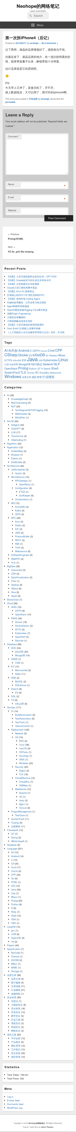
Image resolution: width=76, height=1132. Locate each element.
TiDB (17, 662)
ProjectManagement (21, 811)
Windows (12, 376)
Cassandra (16, 570)
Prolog (23, 368)
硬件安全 (15, 1015)
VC (37, 372)
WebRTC (15, 558)
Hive (13, 592)
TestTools (20, 722)
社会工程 (15, 1019)
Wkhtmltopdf (17, 841)
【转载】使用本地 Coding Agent (23, 298)
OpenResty (25, 484)
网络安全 (15, 1030)
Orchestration (22, 499)
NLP (57, 364)
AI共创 (13, 350)
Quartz (18, 473)
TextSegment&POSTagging (29, 410)
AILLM (10, 421)
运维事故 (15, 826)
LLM (6, 364)
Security (19, 766)
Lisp (13, 893)
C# (12, 863)
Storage (15, 971)
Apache (23, 792)
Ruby (13, 911)
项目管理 (15, 1056)
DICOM (15, 960)
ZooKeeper (24, 495)
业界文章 (26, 377)
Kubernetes (50, 360)
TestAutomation (23, 718)
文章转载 (15, 986)
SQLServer (20, 685)
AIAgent (15, 425)
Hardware (12, 844)
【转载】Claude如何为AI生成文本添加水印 (29, 280)
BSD (21, 741)
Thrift (17, 547)
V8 (12, 941)
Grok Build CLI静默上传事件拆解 (23, 328)
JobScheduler (18, 469)
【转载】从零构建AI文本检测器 (23, 284)
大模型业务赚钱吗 (16, 317)
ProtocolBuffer (22, 536)
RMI (17, 543)
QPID (18, 514)
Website (12, 210)
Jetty (21, 800)
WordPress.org (14, 1107)
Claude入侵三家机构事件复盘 (22, 287)
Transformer (17, 436)
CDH (13, 573)
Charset (43, 351)
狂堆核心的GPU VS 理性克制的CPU (25, 295)
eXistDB (39, 354)
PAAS (14, 618)
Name (11, 184)
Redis (18, 673)
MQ (13, 503)
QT (39, 368)
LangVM (11, 926)
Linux (63, 359)
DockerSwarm (22, 625)
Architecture (13, 465)
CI (12, 711)
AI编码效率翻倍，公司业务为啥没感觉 (26, 302)
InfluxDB (17, 360)
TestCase (20, 815)
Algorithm (12, 443)
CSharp (10, 354)
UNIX (22, 759)
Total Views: (13, 1074)
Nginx (22, 804)
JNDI (17, 532)
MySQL (19, 681)
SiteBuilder (16, 462)
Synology (24, 755)
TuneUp (15, 822)
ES (16, 692)
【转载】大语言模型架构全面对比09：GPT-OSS (32, 276)
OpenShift (20, 636)
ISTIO (18, 629)
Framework (12, 830)
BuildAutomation (23, 714)
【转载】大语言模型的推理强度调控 (25, 324)
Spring (14, 837)
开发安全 (15, 1012)
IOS (24, 360)
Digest (22, 770)
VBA (13, 919)
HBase (61, 355)
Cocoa (14, 871)
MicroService (18, 477)
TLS (23, 372)
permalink (10, 102)
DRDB (14, 659)
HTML (14, 882)
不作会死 (33, 98)
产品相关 (15, 1042)
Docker (23, 355)
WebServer (20, 789)
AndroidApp (17, 451)
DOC (13, 648)
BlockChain (13, 599)
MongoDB (24, 364)
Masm (14, 897)
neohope (34, 43)
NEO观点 (36, 364)
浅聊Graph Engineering (19, 313)
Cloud (10, 603)
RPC (13, 518)
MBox (14, 963)
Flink (13, 581)
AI (6, 350)
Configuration (21, 488)
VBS (13, 923)
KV (12, 666)
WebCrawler (21, 413)
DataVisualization (20, 577)
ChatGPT (16, 428)
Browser (15, 454)
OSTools (23, 752)
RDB (13, 677)
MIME (14, 967)
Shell (54, 368)
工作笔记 (15, 1049)
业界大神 (15, 978)
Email (11, 197)
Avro (17, 521)
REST (18, 540)
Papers (10, 945)
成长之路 (11, 1034)
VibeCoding (17, 440)
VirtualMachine (22, 778)
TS (12, 700)
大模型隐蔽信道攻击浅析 (19, 321)
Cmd (51, 350)
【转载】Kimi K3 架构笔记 (20, 291)
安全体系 (11, 997)
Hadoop (53, 355)
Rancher (19, 640)
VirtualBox (44, 372)
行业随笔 (48, 377)
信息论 (14, 1001)
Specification (13, 949)
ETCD (22, 491)
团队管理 (37, 377)
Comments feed (15, 1104)
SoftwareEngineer (20, 555)
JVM (40, 360)
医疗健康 (15, 982)
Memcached (21, 670)
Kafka (18, 510)
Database (12, 644)
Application (12, 447)
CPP (58, 350)
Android (23, 350)
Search (47, 368)
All (12, 852)
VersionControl (22, 726)
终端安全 (15, 1027)
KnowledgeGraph (19, 399)
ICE (17, 529)
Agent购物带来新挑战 (18, 306)
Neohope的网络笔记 (38, 6)
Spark (14, 595)
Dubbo (18, 525)
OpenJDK (16, 937)
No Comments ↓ (50, 43)
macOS (14, 364)
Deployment (17, 729)
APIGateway (21, 480)
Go (47, 355)
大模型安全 (17, 1004)
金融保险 (15, 993)
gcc (13, 930)
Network (48, 364)
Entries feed (13, 1100)
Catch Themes (47, 1127)
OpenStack (10, 368)
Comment (13, 136)
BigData (11, 566)
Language (12, 848)
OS (16, 737)
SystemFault (12, 372)
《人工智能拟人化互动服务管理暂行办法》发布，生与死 (36, 332)
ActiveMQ (20, 506)
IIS (20, 796)
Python (33, 368)
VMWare (23, 785)
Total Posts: (13, 1078)
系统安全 (15, 1023)
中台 (13, 562)
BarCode (15, 952)
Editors (14, 458)
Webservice (55, 372)
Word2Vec (20, 417)
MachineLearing (19, 402)
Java (32, 359)
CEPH (36, 350)
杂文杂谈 (15, 1053)
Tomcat (30, 372)
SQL (13, 696)
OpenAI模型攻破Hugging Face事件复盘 (27, 309)
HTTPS (8, 360)
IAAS (14, 607)
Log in (10, 1096)
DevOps (11, 707)
